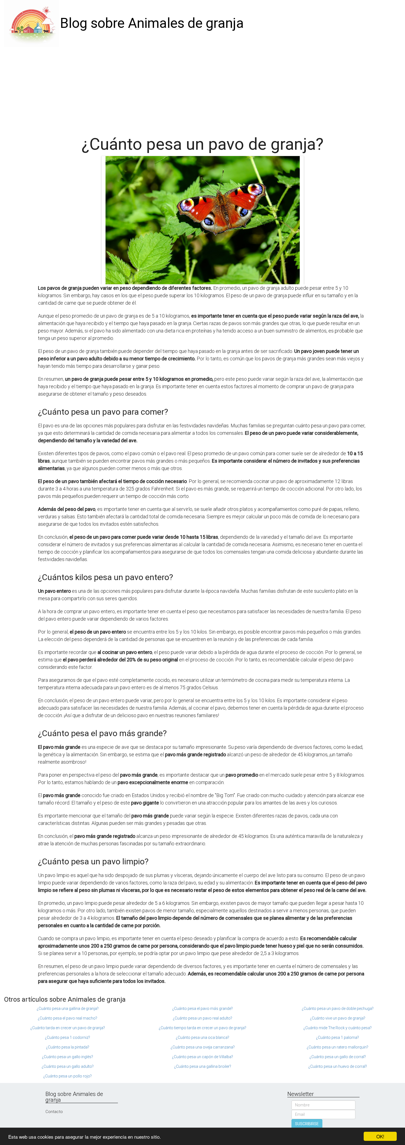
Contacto (54, 1111)
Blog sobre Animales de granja (152, 23)
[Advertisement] (202, 88)
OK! (380, 1136)
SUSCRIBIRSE (307, 1124)
